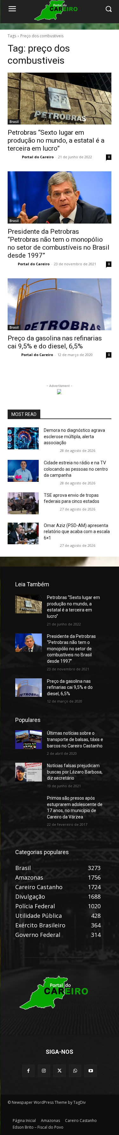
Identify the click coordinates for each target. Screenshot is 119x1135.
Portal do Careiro (38, 156)
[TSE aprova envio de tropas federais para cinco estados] (23, 503)
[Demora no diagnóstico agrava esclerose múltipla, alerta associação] (23, 438)
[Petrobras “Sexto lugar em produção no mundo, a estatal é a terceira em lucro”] (59, 99)
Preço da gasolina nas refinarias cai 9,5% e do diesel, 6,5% (70, 687)
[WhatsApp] (75, 1071)
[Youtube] (90, 1071)
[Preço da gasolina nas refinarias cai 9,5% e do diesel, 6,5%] (59, 304)
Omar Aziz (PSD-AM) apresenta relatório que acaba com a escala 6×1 (77, 531)
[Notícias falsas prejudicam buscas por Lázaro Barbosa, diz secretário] (28, 772)
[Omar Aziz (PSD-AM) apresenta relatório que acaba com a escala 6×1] (23, 534)
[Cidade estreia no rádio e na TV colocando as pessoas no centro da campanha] (23, 471)
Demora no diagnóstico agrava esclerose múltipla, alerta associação (74, 436)
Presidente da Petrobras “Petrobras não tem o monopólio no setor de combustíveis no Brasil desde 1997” (58, 243)
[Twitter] (59, 1071)
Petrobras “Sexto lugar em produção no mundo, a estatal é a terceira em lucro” (56, 140)
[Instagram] (44, 1071)
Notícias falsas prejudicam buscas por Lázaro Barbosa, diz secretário (74, 772)
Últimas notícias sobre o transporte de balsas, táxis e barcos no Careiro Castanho (75, 739)
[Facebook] (28, 1071)
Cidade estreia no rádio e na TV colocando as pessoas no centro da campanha (76, 469)
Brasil (14, 121)
